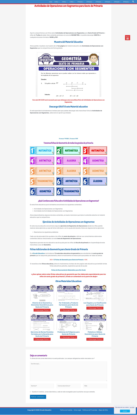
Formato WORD (64, 138)
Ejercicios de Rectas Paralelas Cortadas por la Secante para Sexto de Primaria (42, 334)
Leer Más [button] (132, 407)
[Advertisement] (68, 21)
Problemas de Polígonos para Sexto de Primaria (69, 333)
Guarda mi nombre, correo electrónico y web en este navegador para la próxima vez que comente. (63, 392)
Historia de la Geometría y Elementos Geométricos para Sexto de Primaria (42, 305)
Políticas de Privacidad (89, 410)
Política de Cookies (66, 410)
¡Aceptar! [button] (125, 411)
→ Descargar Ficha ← (42, 310)
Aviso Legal (77, 410)
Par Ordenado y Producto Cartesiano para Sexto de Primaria (68, 305)
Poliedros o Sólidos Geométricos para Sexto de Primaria (95, 334)
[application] (59, 2)
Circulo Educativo (38, 253)
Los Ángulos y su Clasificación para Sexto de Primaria (94, 304)
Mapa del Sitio (103, 410)
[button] (133, 1)
